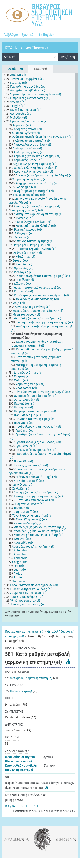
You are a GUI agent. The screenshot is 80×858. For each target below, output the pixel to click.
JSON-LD (34, 806)
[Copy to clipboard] (68, 662)
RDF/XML (11, 806)
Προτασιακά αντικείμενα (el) (24, 631)
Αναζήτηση (68, 57)
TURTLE (23, 806)
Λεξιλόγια (11, 35)
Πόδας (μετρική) (18, 691)
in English (46, 35)
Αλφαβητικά (15, 69)
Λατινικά (10, 57)
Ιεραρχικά (40, 69)
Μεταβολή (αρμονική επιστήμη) (28, 678)
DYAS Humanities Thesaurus (26, 47)
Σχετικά (28, 35)
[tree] (40, 340)
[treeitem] (19, 75)
